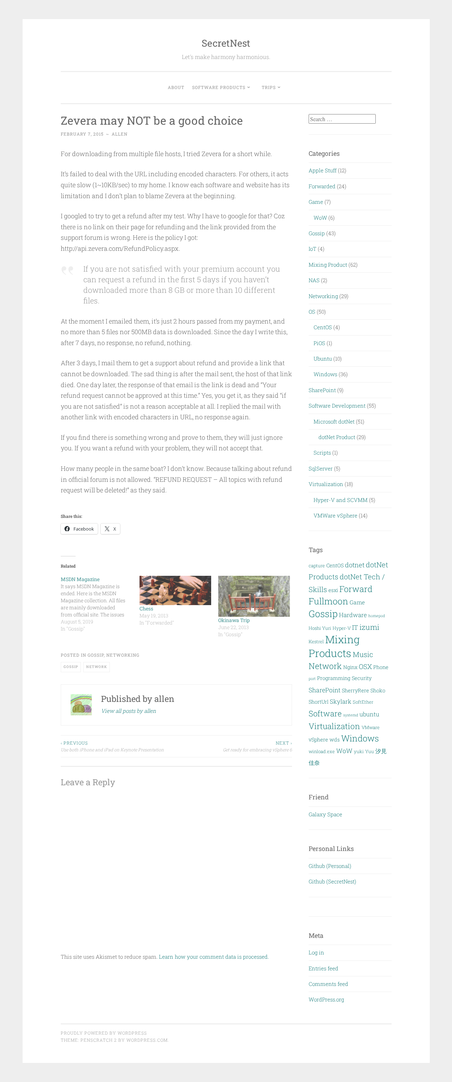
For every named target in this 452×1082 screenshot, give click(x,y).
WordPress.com (147, 1040)
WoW (320, 217)
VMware (371, 727)
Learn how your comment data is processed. (214, 956)
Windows (325, 374)
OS (312, 311)
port (312, 678)
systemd (350, 715)
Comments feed (328, 983)
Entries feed (323, 968)
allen (119, 134)
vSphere (318, 739)
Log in (316, 952)
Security (361, 678)
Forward (356, 588)
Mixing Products (334, 646)
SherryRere (355, 690)
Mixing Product (328, 264)
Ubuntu (323, 358)
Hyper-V (342, 628)
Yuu (369, 751)
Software (325, 713)
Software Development (337, 405)
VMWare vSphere (335, 515)
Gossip (96, 655)
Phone (380, 667)
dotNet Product (337, 437)
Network (96, 666)
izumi (369, 627)
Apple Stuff (323, 170)
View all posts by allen (128, 710)
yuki (359, 751)
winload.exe (322, 751)
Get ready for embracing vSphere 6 (257, 746)
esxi (333, 590)
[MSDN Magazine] (100, 604)
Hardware (353, 615)
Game (316, 201)
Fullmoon (328, 601)
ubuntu (369, 714)
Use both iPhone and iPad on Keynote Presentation (112, 746)
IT (355, 627)
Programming (333, 678)
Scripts (322, 452)
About (176, 87)
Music (363, 654)
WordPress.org (326, 999)
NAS (314, 280)
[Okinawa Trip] (254, 596)
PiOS (319, 343)
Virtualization (326, 483)
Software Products (218, 87)
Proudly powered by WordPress (104, 1033)
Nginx (350, 667)
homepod (376, 615)
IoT (312, 248)
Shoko (377, 690)
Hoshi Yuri (320, 628)
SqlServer (321, 468)
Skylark (340, 701)
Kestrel (316, 641)
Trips (269, 87)
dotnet (354, 565)
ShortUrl (318, 701)
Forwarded (322, 186)
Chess (146, 608)
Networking (122, 655)
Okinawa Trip (234, 620)
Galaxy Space (325, 814)
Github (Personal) (330, 865)
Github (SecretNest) (332, 881)
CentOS (323, 327)
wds (334, 739)
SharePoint (322, 390)
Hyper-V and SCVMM (341, 499)
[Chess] (175, 590)
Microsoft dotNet (334, 421)
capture (317, 565)
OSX (365, 666)
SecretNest (226, 43)
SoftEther (363, 702)
